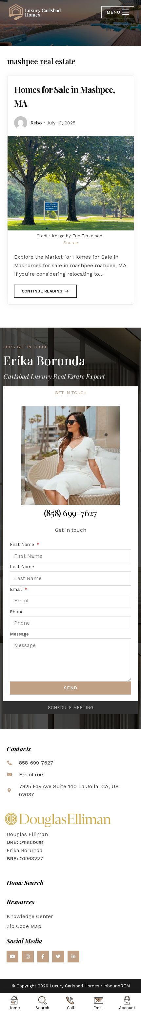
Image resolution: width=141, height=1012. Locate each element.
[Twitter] (58, 956)
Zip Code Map (24, 926)
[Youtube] (12, 956)
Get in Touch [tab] (71, 392)
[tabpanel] (70, 550)
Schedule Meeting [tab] (70, 707)
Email (17, 589)
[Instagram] (27, 956)
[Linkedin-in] (73, 956)
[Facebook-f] (43, 956)
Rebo (36, 122)
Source (70, 242)
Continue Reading (41, 289)
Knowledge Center (30, 916)
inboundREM (117, 985)
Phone (17, 611)
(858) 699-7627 (70, 513)
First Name (23, 544)
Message (19, 633)
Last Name (22, 566)
